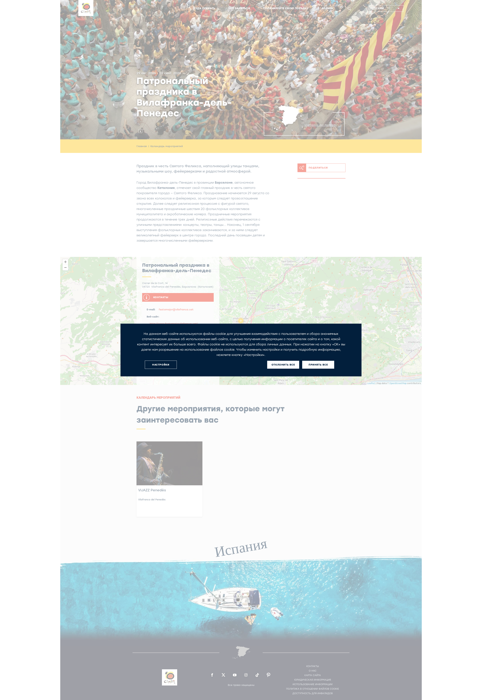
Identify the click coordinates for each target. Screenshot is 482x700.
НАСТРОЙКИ (160, 364)
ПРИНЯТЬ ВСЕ (318, 364)
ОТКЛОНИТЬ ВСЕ (283, 364)
